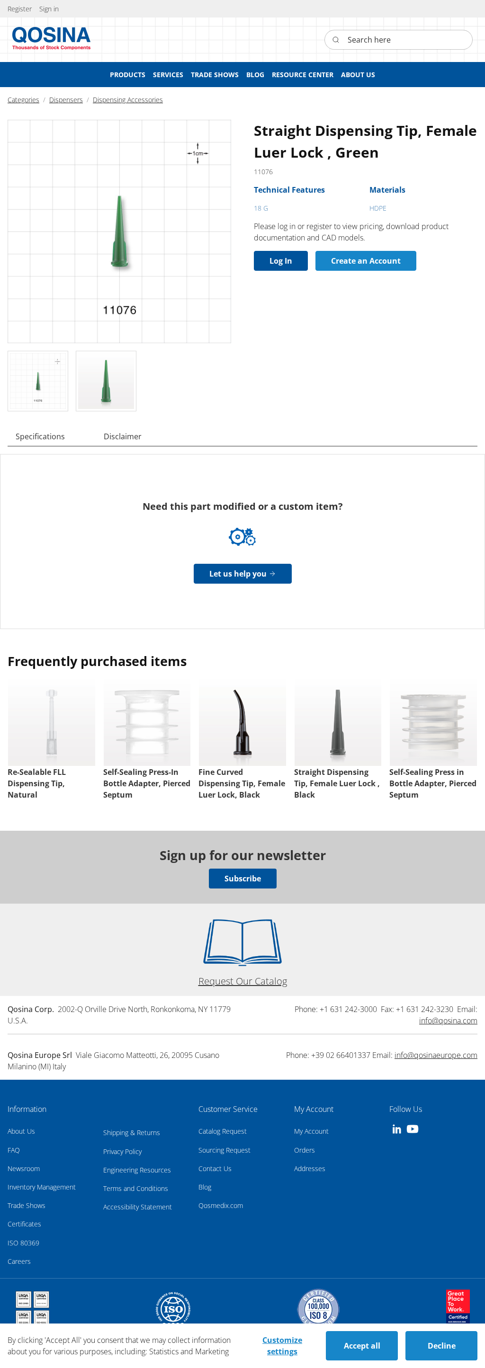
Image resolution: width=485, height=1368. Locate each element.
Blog (204, 1186)
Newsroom (24, 1168)
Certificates (24, 1223)
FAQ (14, 1150)
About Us (21, 1131)
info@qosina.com (448, 1020)
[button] (49, 9)
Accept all (362, 1346)
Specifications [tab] (40, 436)
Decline (442, 1346)
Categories (23, 99)
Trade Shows (26, 1205)
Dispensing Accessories (128, 99)
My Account (311, 1131)
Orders (304, 1150)
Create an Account (366, 261)
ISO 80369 (23, 1242)
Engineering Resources (137, 1169)
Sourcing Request (224, 1150)
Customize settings (282, 1346)
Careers (19, 1261)
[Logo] (51, 40)
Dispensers (66, 99)
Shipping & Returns (131, 1132)
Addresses (309, 1168)
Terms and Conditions (135, 1188)
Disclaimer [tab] (123, 436)
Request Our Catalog (242, 981)
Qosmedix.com (220, 1205)
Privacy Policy (122, 1151)
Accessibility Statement (137, 1206)
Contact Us (215, 1168)
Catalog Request (222, 1131)
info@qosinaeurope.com (436, 1055)
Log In (280, 261)
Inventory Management (42, 1186)
